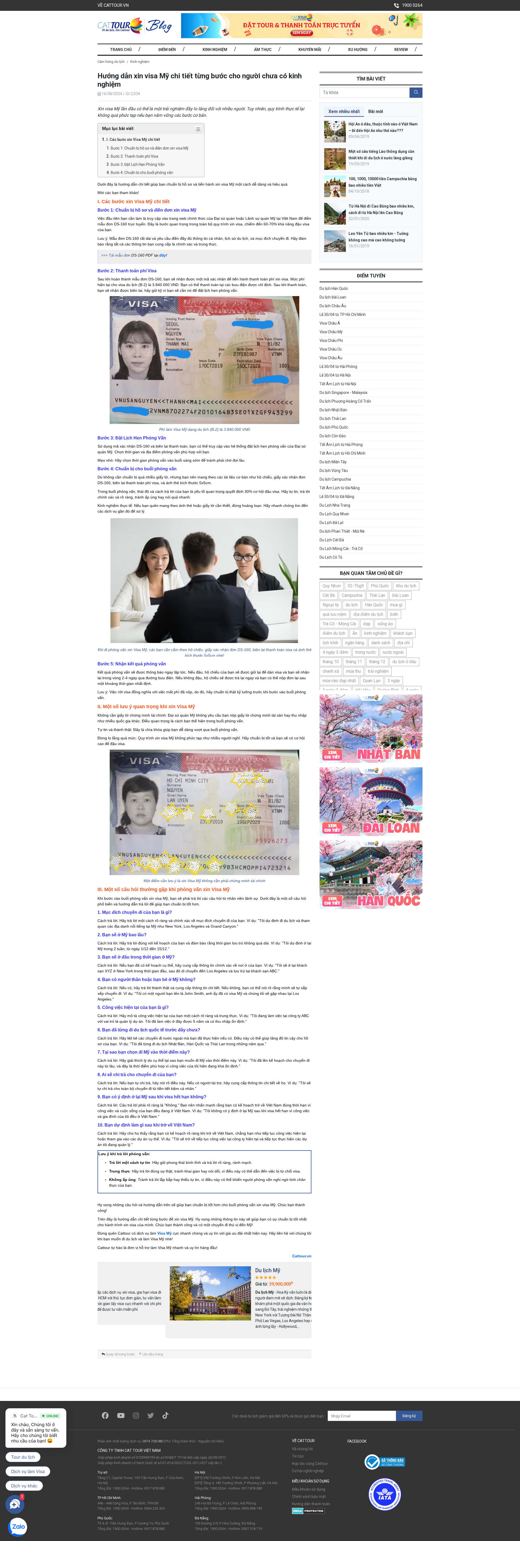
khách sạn (403, 633)
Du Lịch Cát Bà (332, 540)
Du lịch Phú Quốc (334, 427)
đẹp (366, 623)
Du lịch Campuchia (335, 479)
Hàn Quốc (374, 604)
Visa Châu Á (330, 323)
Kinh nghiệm (215, 49)
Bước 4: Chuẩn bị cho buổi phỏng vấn (142, 172)
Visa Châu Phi (331, 340)
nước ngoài (393, 652)
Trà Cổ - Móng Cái (339, 623)
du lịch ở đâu (404, 661)
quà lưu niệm (334, 614)
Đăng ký (409, 1416)
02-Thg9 (356, 585)
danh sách (380, 642)
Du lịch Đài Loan (333, 297)
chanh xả (331, 671)
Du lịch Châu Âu (333, 306)
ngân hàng (354, 642)
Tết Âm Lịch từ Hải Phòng (341, 444)
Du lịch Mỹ (199, 1270)
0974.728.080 (152, 1441)
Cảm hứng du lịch (111, 62)
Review (401, 49)
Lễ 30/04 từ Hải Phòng (338, 366)
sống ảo (385, 623)
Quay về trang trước (120, 1354)
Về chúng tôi (302, 1449)
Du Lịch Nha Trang (335, 505)
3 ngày (394, 680)
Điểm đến (167, 49)
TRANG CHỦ (121, 49)
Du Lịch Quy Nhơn (334, 514)
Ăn (354, 633)
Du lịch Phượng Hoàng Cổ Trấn (345, 401)
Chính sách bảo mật (309, 1496)
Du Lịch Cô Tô (331, 557)
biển (394, 614)
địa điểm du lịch (368, 614)
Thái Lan (377, 595)
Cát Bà (329, 595)
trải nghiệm (378, 671)
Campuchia (352, 595)
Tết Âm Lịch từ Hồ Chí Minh (342, 453)
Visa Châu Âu (331, 358)
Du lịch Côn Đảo (333, 436)
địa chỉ (403, 642)
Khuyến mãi (309, 49)
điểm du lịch (334, 633)
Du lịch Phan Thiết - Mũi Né (342, 531)
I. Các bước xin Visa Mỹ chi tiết (133, 139)
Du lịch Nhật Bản (333, 410)
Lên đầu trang (152, 1354)
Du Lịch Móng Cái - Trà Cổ (341, 548)
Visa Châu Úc (331, 349)
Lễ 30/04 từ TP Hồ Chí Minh (343, 314)
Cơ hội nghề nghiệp (308, 1471)
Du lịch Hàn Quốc (334, 288)
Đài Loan (400, 595)
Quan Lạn (372, 680)
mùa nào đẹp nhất (339, 680)
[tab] (344, 112)
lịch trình (330, 642)
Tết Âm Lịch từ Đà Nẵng (340, 488)
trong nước (365, 652)
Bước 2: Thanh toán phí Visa (134, 156)
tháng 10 (331, 661)
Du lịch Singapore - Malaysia (343, 392)
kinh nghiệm (375, 633)
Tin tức (298, 1456)
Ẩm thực (263, 49)
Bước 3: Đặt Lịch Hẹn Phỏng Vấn (138, 164)
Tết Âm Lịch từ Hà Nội (338, 384)
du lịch (352, 604)
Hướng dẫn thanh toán (311, 1504)
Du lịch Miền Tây (333, 462)
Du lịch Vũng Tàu (334, 470)
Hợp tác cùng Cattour (310, 1463)
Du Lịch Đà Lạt (331, 522)
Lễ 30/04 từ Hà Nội (335, 375)
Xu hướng (358, 49)
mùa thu (353, 671)
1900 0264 (412, 5)
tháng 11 (354, 661)
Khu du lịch (406, 585)
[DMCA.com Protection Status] (308, 1510)
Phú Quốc (380, 585)
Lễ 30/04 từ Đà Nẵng (337, 496)
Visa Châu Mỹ (331, 332)
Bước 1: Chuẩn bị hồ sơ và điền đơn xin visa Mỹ (149, 148)
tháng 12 (377, 661)
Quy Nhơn (332, 585)
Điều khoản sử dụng (308, 1489)
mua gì (396, 604)
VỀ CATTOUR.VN (113, 5)
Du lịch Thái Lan (333, 418)
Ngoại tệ (331, 604)
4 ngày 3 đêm (335, 652)
